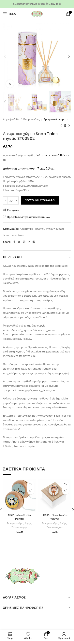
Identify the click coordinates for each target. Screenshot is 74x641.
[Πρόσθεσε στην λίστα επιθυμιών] (30, 484)
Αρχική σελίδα (11, 119)
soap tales (18, 235)
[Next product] (69, 125)
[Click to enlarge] (10, 84)
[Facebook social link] (14, 241)
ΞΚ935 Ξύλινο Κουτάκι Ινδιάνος (54, 517)
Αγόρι (28, 523)
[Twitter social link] (19, 241)
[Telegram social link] (34, 241)
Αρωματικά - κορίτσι (55, 119)
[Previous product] (61, 125)
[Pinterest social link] (24, 241)
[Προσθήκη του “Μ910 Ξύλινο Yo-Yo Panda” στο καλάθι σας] (30, 491)
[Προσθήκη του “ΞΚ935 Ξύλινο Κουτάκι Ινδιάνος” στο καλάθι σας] (65, 491)
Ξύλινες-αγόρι (19, 527)
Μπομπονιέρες (31, 119)
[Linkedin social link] (29, 241)
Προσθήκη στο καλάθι (40, 200)
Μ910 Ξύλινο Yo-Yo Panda (19, 517)
